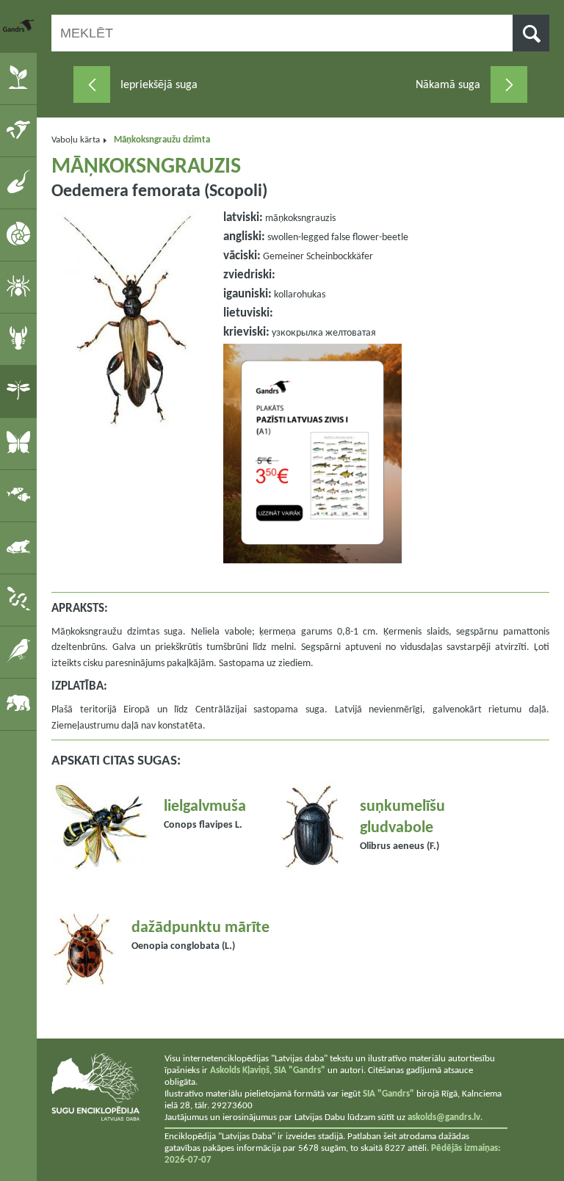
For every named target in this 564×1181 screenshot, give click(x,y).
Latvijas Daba (19, 25)
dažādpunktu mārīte (200, 928)
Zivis (21, 495)
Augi (21, 77)
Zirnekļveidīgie (21, 286)
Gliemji (21, 234)
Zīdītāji (21, 703)
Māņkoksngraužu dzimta (162, 140)
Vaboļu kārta (75, 140)
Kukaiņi (21, 390)
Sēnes (21, 130)
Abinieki (21, 547)
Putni (21, 651)
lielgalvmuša (205, 807)
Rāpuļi (21, 599)
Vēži (21, 338)
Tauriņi (21, 443)
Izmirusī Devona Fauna (21, 182)
